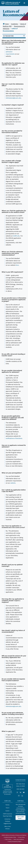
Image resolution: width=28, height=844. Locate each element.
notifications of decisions (14, 438)
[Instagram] (19, 795)
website (12, 483)
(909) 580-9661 (20, 789)
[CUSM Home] (7, 781)
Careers (7, 810)
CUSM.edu (16, 236)
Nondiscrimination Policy (10, 837)
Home (7, 24)
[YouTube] (24, 792)
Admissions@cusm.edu (13, 98)
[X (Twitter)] (22, 795)
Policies (7, 805)
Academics (14, 24)
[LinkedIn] (20, 792)
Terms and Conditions (19, 839)
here (17, 265)
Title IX (7, 807)
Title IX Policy (8, 839)
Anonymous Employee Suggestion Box (7, 821)
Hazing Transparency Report (14, 841)
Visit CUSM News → (20, 817)
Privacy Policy (21, 837)
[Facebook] (17, 792)
